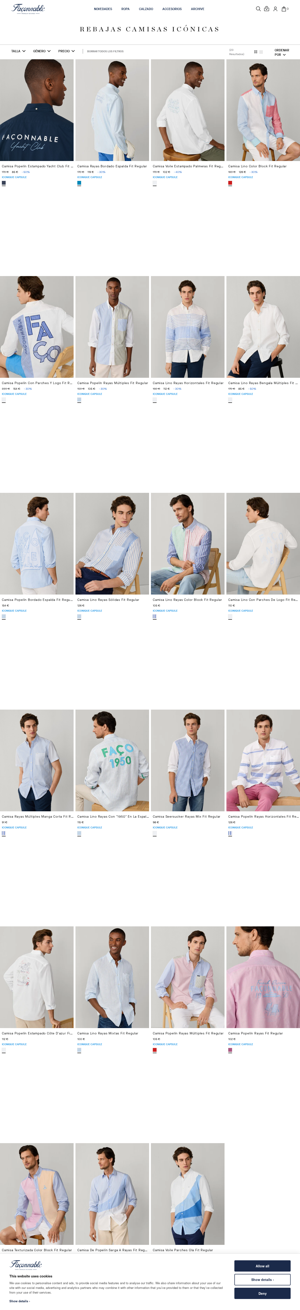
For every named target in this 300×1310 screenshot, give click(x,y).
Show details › (262, 1279)
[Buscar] (258, 9)
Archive (197, 9)
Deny (263, 1293)
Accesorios (172, 9)
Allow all (262, 1266)
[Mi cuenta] (275, 9)
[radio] (4, 183)
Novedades (103, 9)
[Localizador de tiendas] (267, 9)
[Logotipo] (28, 9)
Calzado (146, 9)
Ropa (125, 9)
